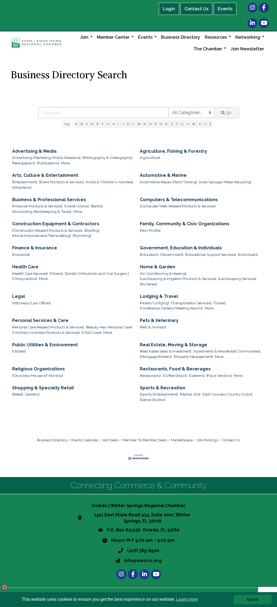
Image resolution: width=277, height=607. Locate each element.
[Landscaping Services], (237, 278)
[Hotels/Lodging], (155, 303)
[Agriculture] (150, 157)
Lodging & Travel (159, 296)
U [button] (182, 124)
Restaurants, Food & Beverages (175, 368)
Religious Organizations (38, 368)
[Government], (172, 254)
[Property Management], (193, 356)
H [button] (114, 124)
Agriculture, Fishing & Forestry (173, 151)
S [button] (172, 124)
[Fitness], (57, 273)
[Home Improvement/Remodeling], (41, 235)
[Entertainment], (25, 182)
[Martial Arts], (190, 394)
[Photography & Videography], (108, 157)
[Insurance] (21, 254)
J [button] (123, 124)
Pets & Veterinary (159, 320)
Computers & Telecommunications (179, 199)
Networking (247, 37)
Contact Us (196, 8)
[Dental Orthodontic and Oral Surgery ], (97, 273)
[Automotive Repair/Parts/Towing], (169, 182)
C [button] (87, 124)
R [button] (166, 124)
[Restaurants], (150, 375)
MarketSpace (182, 440)
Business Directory (180, 37)
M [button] (139, 124)
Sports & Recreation (162, 387)
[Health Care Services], (30, 273)
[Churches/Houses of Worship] (37, 375)
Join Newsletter (247, 48)
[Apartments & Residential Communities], (227, 351)
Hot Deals (110, 440)
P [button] (156, 124)
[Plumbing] (82, 235)
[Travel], (219, 303)
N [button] (145, 124)
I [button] (118, 124)
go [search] (229, 112)
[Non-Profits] (150, 230)
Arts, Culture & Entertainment (45, 175)
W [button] (193, 124)
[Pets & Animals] (153, 327)
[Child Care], (92, 332)
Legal (18, 296)
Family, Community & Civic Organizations (184, 223)
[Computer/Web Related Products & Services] (178, 206)
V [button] (188, 124)
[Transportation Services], (191, 303)
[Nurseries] (148, 284)
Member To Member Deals (145, 440)
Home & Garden (157, 266)
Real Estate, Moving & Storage (173, 344)
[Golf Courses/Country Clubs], (227, 394)
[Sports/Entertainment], (159, 394)
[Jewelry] (32, 394)
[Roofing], (92, 230)
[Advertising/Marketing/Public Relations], (46, 157)
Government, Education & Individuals (181, 247)
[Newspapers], (23, 163)
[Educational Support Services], (210, 254)
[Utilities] (19, 351)
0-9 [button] (66, 124)
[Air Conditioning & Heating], (163, 273)
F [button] (103, 124)
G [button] (108, 124)
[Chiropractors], (25, 278)
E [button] (97, 124)
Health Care (25, 266)
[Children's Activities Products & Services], (46, 332)
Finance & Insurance (34, 247)
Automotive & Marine (163, 175)
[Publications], (48, 163)
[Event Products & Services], (61, 182)
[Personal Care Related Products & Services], (48, 327)
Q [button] (161, 124)
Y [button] (205, 124)
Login (169, 8)
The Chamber (207, 48)
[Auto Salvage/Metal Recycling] (225, 182)
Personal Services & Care (40, 320)
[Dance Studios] (152, 399)
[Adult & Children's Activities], (110, 182)
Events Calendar (84, 440)
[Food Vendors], (219, 375)
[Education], (149, 254)
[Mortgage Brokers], (156, 356)
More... (66, 163)
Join (84, 37)
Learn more (187, 599)
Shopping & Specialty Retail (43, 387)
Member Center (113, 37)
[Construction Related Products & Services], (47, 230)
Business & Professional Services (49, 199)
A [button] (76, 124)
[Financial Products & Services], (37, 206)
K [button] (128, 124)
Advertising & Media (34, 151)
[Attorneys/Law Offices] (31, 303)
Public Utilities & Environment (45, 344)
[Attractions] (21, 187)
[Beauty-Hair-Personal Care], (109, 327)
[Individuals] (248, 254)
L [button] (133, 124)
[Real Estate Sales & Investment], (166, 351)
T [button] (177, 124)
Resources (216, 37)
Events (225, 8)
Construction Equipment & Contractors (55, 223)
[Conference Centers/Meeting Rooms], (171, 308)
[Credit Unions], (77, 206)
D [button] (92, 124)
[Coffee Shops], (175, 375)
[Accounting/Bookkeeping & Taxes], (42, 211)
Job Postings (207, 440)
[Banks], (97, 206)
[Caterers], (197, 375)
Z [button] (210, 124)
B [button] (82, 124)
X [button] (200, 124)
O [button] (150, 124)
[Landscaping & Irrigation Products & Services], (178, 278)
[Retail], (18, 394)
